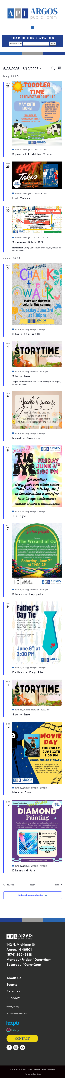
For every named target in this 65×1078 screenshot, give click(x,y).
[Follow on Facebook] (9, 1047)
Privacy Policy (12, 1007)
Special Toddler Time (32, 154)
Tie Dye (19, 516)
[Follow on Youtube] (22, 1047)
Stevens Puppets (28, 594)
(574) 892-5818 (19, 954)
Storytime (21, 376)
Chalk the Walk (26, 334)
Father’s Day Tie (28, 672)
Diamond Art (24, 870)
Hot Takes (21, 198)
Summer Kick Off (28, 242)
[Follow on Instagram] (15, 1047)
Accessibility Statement (17, 1013)
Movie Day (22, 792)
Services (13, 991)
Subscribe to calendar (30, 895)
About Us (13, 978)
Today (32, 884)
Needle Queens (26, 438)
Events (12, 984)
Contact (22, 1038)
